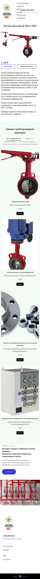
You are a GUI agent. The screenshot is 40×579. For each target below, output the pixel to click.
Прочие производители (27, 142)
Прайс (19, 12)
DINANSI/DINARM (10, 142)
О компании (22, 3)
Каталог (20, 6)
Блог (19, 9)
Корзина (21, 18)
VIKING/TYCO (29, 138)
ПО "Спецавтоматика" (14, 138)
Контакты (21, 15)
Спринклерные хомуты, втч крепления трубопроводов (20, 144)
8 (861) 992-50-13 (27, 10)
